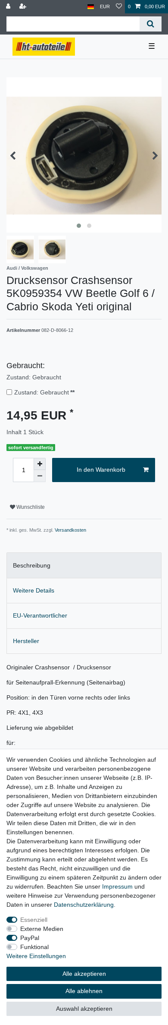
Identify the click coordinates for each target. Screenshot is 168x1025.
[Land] (90, 6)
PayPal (29, 937)
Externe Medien (41, 928)
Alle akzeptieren (84, 973)
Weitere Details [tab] (33, 590)
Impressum (117, 886)
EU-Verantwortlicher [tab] (40, 615)
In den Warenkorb (101, 469)
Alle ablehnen (84, 990)
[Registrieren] (23, 6)
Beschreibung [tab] (31, 565)
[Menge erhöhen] (40, 464)
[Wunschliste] (119, 6)
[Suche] (151, 24)
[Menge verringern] (40, 476)
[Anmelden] (9, 6)
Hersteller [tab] (26, 640)
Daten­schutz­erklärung (84, 904)
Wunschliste (30, 507)
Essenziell (33, 919)
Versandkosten (70, 530)
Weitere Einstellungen (36, 955)
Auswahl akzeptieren (84, 1008)
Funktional (34, 946)
